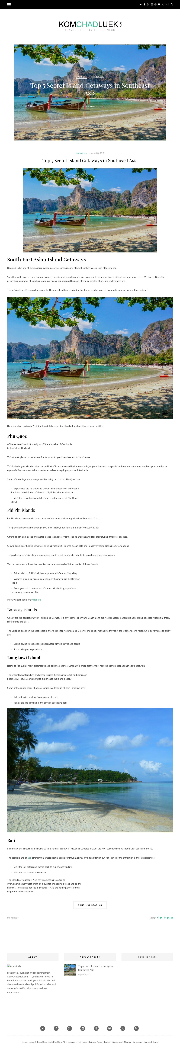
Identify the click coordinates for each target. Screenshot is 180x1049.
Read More (90, 106)
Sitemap (127, 1041)
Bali (29, 857)
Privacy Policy (95, 1041)
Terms (107, 1041)
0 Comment (12, 917)
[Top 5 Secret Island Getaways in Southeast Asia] (90, 251)
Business (81, 77)
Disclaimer (117, 1041)
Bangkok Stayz (151, 1041)
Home (85, 1041)
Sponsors (137, 1041)
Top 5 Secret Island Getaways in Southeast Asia (90, 89)
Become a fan (147, 957)
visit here (36, 599)
